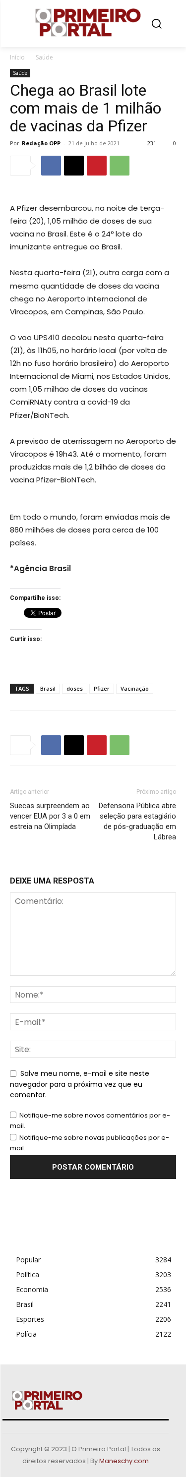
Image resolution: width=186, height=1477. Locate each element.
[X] (74, 166)
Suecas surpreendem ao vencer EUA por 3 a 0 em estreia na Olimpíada (50, 816)
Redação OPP (41, 143)
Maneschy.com (124, 1461)
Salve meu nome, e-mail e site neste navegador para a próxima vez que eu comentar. (79, 1084)
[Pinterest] (97, 166)
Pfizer (102, 688)
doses (74, 688)
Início (17, 57)
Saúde (44, 57)
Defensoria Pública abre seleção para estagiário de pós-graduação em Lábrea (137, 821)
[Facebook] (51, 166)
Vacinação (135, 688)
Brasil (48, 688)
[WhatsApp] (119, 166)
